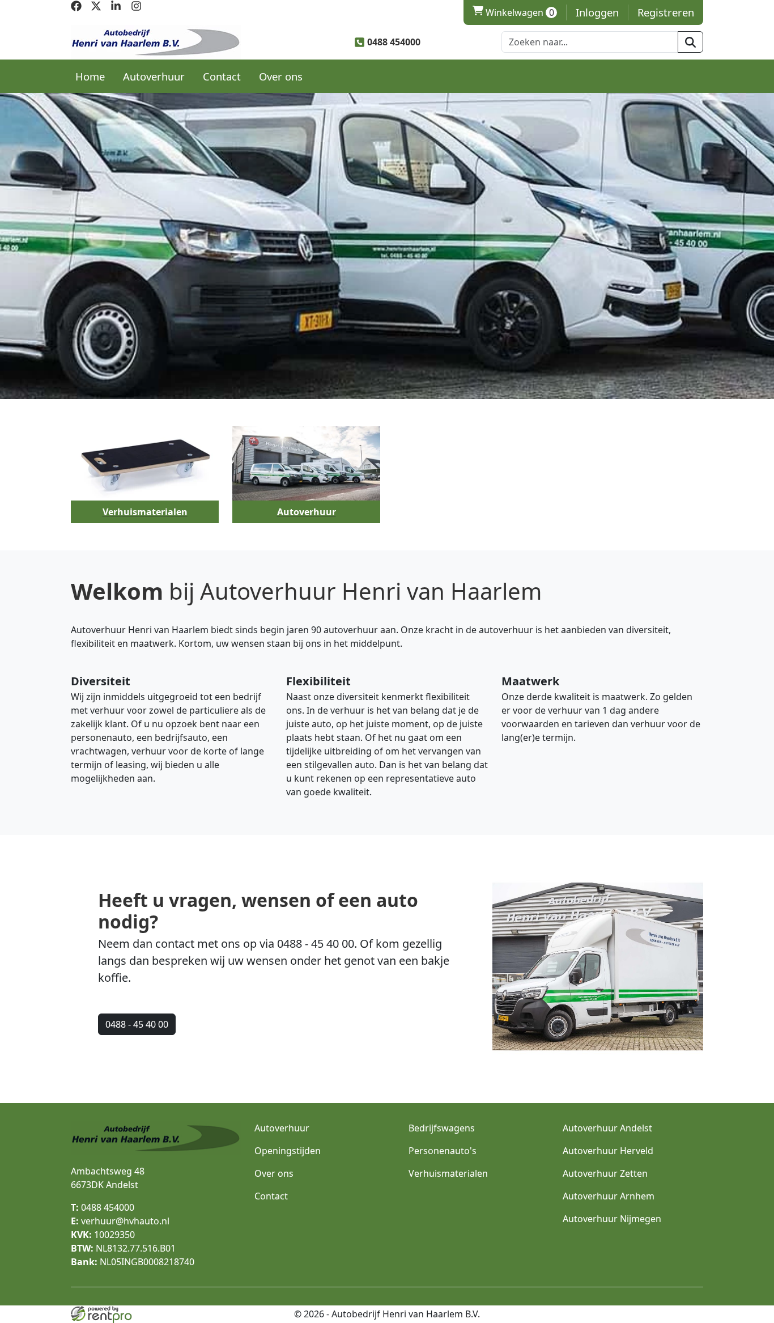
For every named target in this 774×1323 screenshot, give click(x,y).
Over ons (281, 76)
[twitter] (96, 8)
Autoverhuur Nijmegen (612, 1218)
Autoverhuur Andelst (607, 1128)
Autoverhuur (154, 76)
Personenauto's (443, 1150)
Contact (222, 76)
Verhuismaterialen (448, 1173)
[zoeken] (690, 42)
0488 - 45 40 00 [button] (136, 1024)
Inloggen (597, 12)
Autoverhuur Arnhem (608, 1196)
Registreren (665, 12)
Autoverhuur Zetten (605, 1173)
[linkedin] (115, 8)
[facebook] (76, 8)
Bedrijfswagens (442, 1128)
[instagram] (136, 8)
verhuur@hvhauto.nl (120, 1221)
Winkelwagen (513, 12)
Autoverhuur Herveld (608, 1150)
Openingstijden (287, 1150)
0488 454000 (102, 1207)
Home (90, 76)
